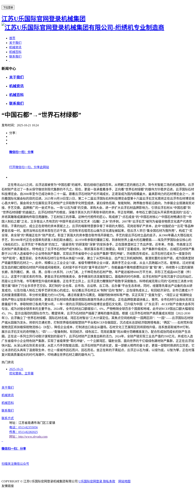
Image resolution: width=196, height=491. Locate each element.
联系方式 (8, 418)
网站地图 (124, 481)
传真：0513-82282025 (23, 432)
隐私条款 (109, 481)
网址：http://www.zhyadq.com (28, 436)
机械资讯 (15, 47)
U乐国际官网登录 (90, 481)
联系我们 (15, 56)
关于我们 (15, 42)
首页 (12, 38)
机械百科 (15, 52)
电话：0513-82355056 (23, 427)
